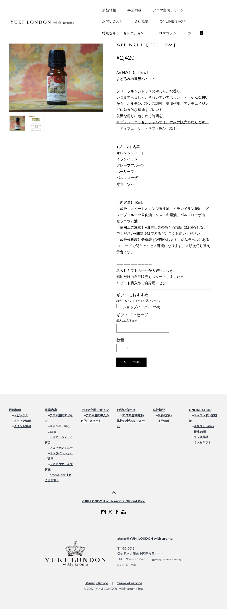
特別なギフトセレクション (123, 33)
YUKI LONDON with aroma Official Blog (113, 501)
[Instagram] (103, 512)
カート (195, 33)
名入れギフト (202, 442)
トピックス (21, 415)
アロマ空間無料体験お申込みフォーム (131, 420)
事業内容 (134, 10)
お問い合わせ (112, 21)
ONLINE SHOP (173, 21)
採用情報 (163, 420)
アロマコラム (165, 33)
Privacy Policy (96, 583)
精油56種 (200, 431)
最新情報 (109, 10)
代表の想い (165, 415)
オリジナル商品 (204, 426)
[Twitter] (110, 512)
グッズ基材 (201, 437)
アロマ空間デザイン (168, 10)
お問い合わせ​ (126, 410)
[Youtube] (123, 512)
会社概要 (142, 21)
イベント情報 (22, 426)
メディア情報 (22, 420)
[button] (131, 362)
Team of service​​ (129, 583)
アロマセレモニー (61, 447)
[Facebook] (117, 512)
